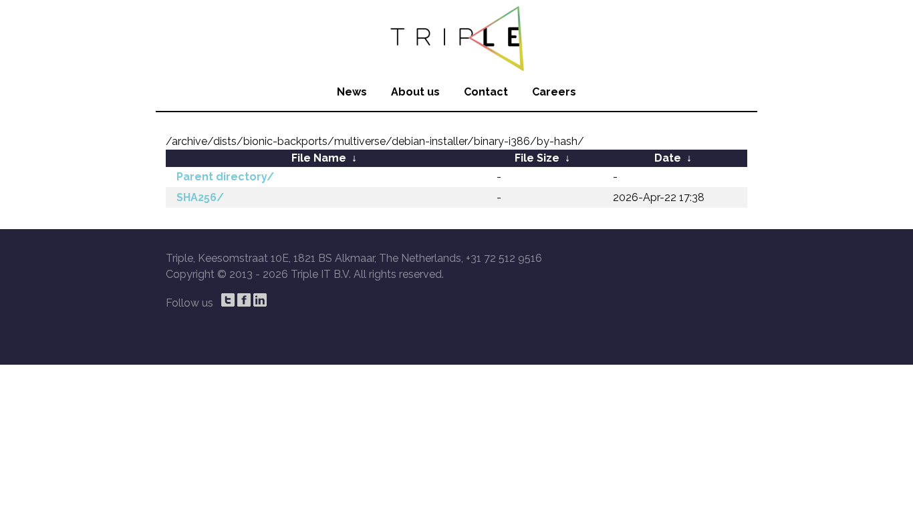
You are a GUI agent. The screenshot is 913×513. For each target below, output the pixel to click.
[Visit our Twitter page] (228, 300)
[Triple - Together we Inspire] (456, 36)
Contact (486, 92)
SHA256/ (200, 197)
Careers (554, 92)
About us (415, 92)
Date (667, 158)
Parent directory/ (225, 176)
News (352, 92)
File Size (537, 158)
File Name (318, 158)
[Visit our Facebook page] (244, 300)
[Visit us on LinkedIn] (260, 300)
